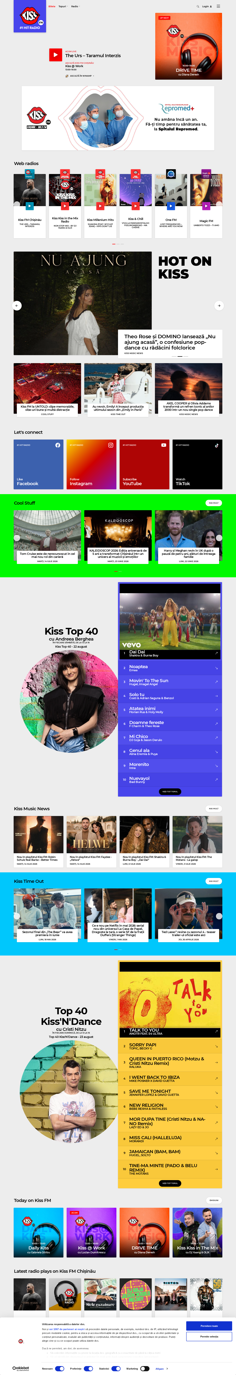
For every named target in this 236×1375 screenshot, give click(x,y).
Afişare (160, 1368)
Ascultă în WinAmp (81, 76)
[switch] (88, 1368)
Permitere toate (209, 1326)
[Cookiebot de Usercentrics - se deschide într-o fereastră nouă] (21, 1368)
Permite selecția (209, 1336)
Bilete (51, 6)
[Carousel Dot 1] (114, 244)
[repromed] (118, 118)
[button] (63, 6)
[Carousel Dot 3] (122, 244)
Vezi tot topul (170, 791)
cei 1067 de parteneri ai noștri (67, 1329)
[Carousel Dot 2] (118, 244)
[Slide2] (180, 356)
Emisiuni (214, 1200)
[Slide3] (185, 356)
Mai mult (214, 503)
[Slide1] (174, 356)
